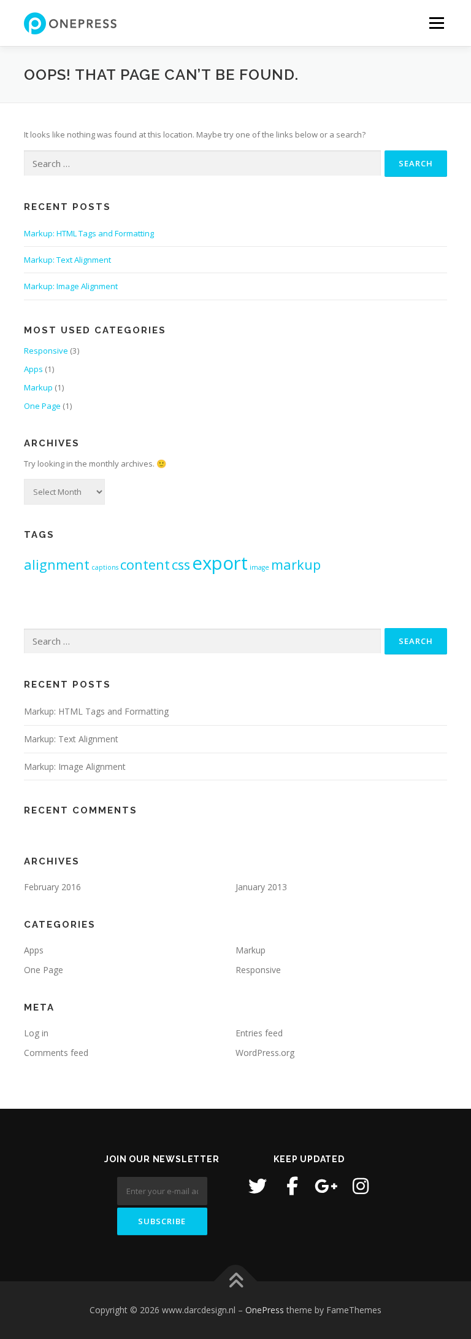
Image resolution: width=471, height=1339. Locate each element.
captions (104, 567)
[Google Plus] (326, 1186)
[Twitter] (257, 1186)
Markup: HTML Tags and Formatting (89, 233)
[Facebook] (292, 1186)
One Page (42, 405)
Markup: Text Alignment (67, 259)
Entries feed (259, 1033)
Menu (436, 22)
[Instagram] (360, 1186)
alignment (57, 564)
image (259, 567)
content (145, 564)
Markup (38, 387)
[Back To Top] (236, 1281)
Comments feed (56, 1052)
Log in (36, 1033)
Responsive (46, 350)
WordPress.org (265, 1052)
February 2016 (52, 887)
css (181, 564)
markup (296, 564)
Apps (33, 369)
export (220, 563)
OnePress (264, 1310)
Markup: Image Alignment (71, 286)
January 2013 (261, 887)
